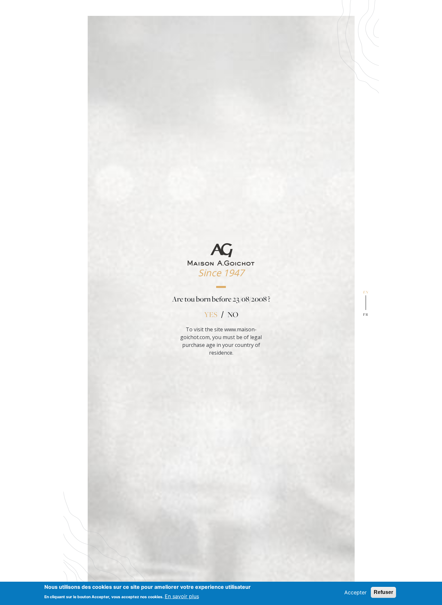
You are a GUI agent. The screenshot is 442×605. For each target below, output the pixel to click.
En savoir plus (182, 596)
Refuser (383, 592)
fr (366, 314)
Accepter (355, 592)
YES (210, 314)
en (366, 292)
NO (232, 314)
